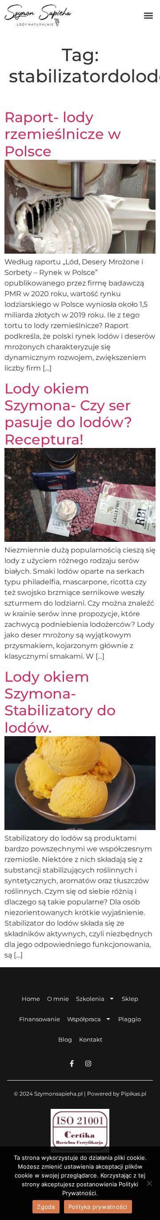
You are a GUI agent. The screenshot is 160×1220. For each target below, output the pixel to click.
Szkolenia (90, 998)
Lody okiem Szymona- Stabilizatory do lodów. (60, 702)
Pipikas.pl (133, 1093)
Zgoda (46, 1206)
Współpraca (84, 1019)
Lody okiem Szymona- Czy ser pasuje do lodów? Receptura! (68, 414)
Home (31, 998)
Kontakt (90, 1039)
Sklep (130, 998)
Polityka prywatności (98, 1206)
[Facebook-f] (71, 1063)
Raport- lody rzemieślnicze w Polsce (62, 134)
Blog (65, 1039)
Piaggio (129, 1019)
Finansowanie (39, 1019)
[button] (148, 15)
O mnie (58, 998)
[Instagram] (88, 1063)
